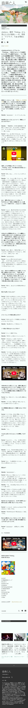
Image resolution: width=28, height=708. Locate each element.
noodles (19, 690)
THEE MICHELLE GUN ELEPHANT (10, 703)
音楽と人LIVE (20, 687)
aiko (20, 703)
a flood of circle (13, 686)
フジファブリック (10, 692)
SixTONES (23, 695)
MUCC (23, 689)
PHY (25, 687)
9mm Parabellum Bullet (11, 689)
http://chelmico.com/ (17, 601)
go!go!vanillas (5, 691)
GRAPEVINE (7, 687)
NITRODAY (13, 687)
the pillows (14, 694)
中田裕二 (19, 689)
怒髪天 (12, 684)
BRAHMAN (5, 696)
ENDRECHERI (5, 698)
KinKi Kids (13, 699)
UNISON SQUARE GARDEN (16, 698)
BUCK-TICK (17, 684)
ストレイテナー (12, 696)
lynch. (17, 696)
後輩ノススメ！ (18, 692)
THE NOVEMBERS (18, 701)
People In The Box (6, 699)
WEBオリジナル (13, 682)
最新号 (19, 682)
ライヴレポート (5, 682)
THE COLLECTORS (12, 690)
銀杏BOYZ (4, 690)
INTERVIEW (4, 25)
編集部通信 (7, 684)
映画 (4, 689)
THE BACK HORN (9, 695)
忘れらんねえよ (9, 701)
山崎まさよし (20, 699)
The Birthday (17, 695)
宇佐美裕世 (6, 45)
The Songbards (9, 704)
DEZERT (7, 686)
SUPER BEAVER (13, 691)
